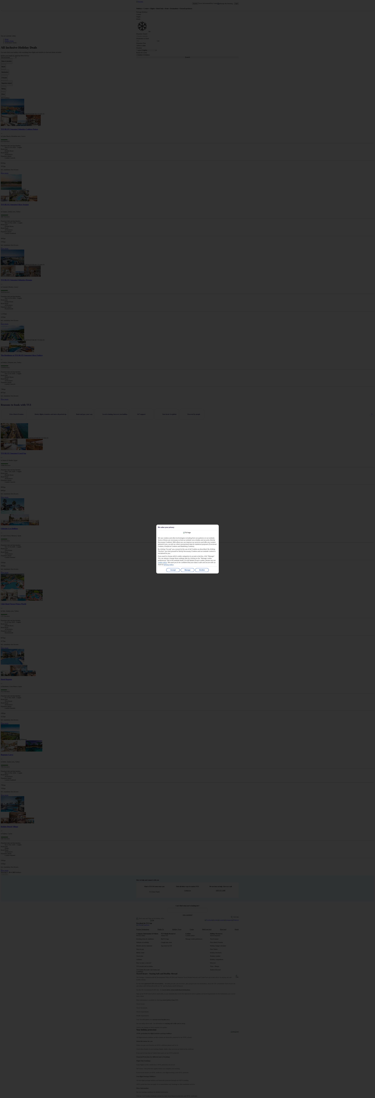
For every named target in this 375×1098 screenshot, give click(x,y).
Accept (173, 570)
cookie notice (162, 562)
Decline (202, 570)
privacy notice (169, 564)
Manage (187, 570)
